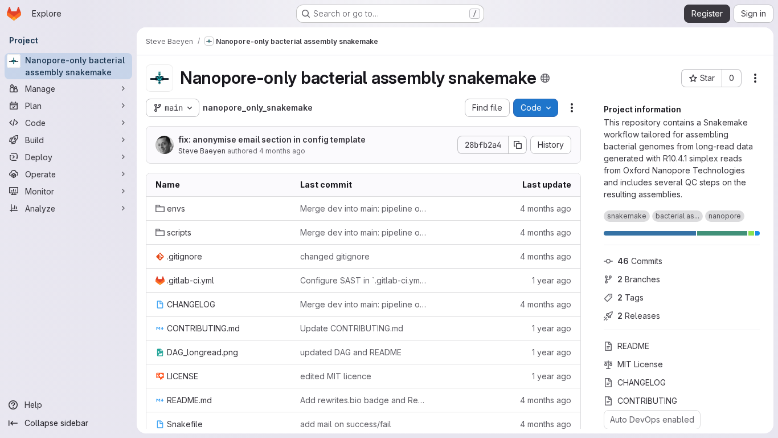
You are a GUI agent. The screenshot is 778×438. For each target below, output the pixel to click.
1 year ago (551, 280)
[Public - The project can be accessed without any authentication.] (545, 78)
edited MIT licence (335, 376)
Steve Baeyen (202, 151)
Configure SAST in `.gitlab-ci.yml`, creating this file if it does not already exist (363, 280)
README (633, 346)
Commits (639, 261)
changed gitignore (335, 256)
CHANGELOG (641, 382)
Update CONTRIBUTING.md (351, 328)
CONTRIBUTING (647, 400)
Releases (638, 316)
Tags (630, 297)
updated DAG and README (351, 352)
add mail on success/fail (345, 424)
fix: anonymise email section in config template (272, 139)
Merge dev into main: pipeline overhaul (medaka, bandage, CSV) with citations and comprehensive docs (363, 208)
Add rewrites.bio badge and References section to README (363, 400)
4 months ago (282, 151)
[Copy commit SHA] (518, 145)
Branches (638, 279)
